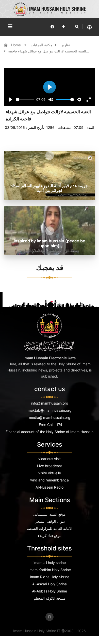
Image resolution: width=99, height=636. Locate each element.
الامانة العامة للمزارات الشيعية (49, 528)
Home (16, 45)
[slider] (25, 99)
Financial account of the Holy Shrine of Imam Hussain (49, 432)
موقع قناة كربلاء (49, 535)
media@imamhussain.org (49, 417)
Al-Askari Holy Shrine (49, 584)
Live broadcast (49, 466)
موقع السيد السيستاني (49, 514)
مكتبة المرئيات (41, 45)
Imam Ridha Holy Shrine (49, 577)
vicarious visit (49, 459)
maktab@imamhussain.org (50, 410)
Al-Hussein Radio (49, 487)
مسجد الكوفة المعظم (49, 598)
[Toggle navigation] (10, 26)
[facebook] (52, 26)
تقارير (65, 45)
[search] (76, 26)
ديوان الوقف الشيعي (50, 521)
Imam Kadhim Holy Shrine (49, 570)
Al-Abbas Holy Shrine (49, 591)
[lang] (89, 27)
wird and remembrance (49, 480)
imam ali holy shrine (50, 562)
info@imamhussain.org (49, 403)
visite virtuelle (49, 473)
